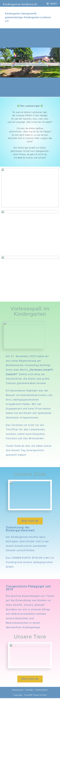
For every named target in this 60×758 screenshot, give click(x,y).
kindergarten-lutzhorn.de (20, 4)
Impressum (17, 690)
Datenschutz (42, 690)
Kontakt (29, 690)
